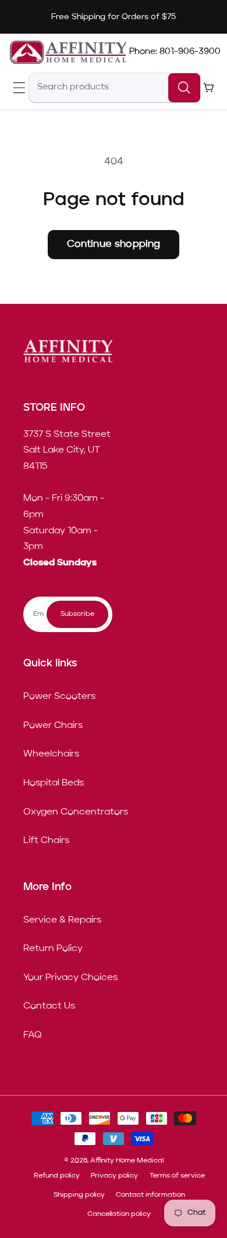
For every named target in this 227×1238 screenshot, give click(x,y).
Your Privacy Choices (70, 977)
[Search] (184, 87)
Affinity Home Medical (127, 1160)
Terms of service (177, 1175)
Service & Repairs (62, 920)
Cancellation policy (119, 1214)
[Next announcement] (216, 17)
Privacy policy (114, 1175)
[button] (19, 87)
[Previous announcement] (11, 17)
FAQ (32, 1035)
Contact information (150, 1195)
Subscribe (77, 614)
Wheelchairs (51, 754)
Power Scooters (59, 696)
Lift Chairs (46, 840)
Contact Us (49, 1006)
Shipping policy (79, 1195)
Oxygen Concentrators (75, 812)
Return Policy (53, 948)
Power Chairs (53, 725)
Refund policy (57, 1175)
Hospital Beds (53, 783)
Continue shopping (114, 244)
